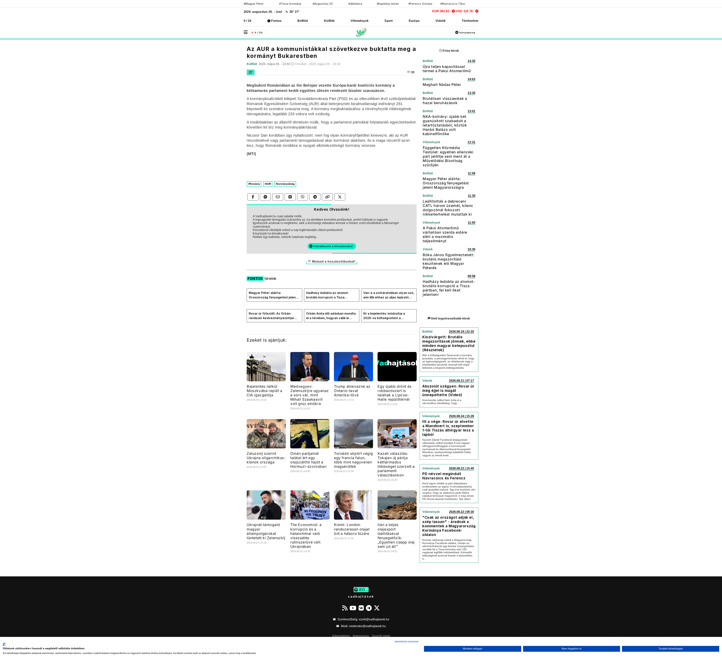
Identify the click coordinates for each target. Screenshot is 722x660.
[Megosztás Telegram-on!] (314, 197)
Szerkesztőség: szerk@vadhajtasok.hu (363, 619)
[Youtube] (353, 608)
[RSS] (344, 608)
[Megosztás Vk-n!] (290, 197)
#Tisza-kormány (290, 3)
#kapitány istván (388, 3)
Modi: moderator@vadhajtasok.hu (363, 626)
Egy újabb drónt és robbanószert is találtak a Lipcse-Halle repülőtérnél (395, 393)
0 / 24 (247, 20)
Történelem (470, 20)
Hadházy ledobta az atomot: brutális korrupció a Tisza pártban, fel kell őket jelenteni (328, 295)
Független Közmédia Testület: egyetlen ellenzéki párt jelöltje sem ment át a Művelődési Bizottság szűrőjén (448, 156)
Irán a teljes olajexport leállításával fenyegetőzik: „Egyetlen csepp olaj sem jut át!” (396, 535)
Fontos (276, 20)
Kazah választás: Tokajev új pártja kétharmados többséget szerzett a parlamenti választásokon (396, 464)
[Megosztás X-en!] (339, 197)
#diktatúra (355, 3)
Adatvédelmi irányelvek (406, 641)
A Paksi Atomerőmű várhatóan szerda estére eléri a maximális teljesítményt (445, 234)
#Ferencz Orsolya (420, 3)
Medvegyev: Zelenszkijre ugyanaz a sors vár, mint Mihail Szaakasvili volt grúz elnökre (309, 395)
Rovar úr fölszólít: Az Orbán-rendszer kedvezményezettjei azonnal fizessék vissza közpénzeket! (271, 316)
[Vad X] (377, 608)
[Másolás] (327, 197)
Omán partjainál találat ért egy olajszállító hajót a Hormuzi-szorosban (308, 460)
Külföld (329, 20)
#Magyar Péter (254, 3)
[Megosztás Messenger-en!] (265, 197)
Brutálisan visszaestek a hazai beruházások (445, 100)
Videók (440, 20)
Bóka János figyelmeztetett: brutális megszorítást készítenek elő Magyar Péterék (448, 261)
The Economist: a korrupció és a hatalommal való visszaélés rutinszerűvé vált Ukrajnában (306, 535)
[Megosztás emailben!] (277, 197)
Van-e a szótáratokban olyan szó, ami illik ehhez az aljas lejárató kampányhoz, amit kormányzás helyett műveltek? (388, 295)
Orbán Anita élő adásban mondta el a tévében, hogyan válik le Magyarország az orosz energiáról (331, 316)
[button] (246, 32)
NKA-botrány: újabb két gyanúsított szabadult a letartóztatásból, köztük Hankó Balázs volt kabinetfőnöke (445, 125)
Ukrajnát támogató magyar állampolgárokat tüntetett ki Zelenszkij (266, 531)
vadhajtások (361, 596)
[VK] (361, 608)
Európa (414, 20)
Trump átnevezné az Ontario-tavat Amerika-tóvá (352, 390)
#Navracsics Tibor (452, 3)
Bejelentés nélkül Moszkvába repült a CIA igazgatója (264, 390)
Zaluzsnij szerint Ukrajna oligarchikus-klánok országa (266, 457)
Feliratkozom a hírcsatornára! (333, 246)
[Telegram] (369, 608)
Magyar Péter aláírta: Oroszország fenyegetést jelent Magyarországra (273, 295)
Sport (389, 20)
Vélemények (360, 20)
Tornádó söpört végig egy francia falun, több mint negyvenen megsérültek (353, 460)
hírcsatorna (467, 32)
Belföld (302, 20)
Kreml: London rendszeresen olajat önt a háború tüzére (351, 529)
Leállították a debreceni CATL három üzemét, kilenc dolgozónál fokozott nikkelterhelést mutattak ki (448, 207)
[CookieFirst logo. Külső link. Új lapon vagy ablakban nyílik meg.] (4, 644)
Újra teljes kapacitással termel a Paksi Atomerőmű (447, 68)
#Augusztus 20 (323, 3)
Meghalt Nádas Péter (442, 84)
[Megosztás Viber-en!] (302, 197)
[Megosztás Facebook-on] (252, 197)
